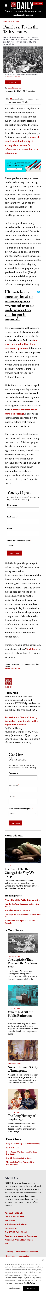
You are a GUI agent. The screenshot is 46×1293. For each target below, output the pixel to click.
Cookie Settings (14, 1288)
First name (12, 505)
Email (10, 528)
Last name (12, 517)
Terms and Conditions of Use (27, 1251)
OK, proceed (31, 1288)
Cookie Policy (24, 1256)
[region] (23, 1275)
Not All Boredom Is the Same (17, 910)
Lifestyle (9, 865)
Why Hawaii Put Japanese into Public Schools (21, 921)
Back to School (12, 1147)
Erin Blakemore (14, 88)
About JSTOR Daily (14, 1212)
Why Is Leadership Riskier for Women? (23, 1143)
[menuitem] (38, 3)
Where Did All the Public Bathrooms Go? (22, 900)
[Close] (43, 1260)
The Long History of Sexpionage (21, 1118)
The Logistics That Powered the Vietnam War (23, 915)
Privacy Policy (10, 1256)
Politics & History (11, 21)
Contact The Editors (14, 1216)
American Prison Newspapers (19, 1239)
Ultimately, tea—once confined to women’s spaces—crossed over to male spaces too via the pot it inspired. (19, 306)
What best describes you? (19, 540)
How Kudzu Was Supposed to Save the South (22, 905)
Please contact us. (13, 668)
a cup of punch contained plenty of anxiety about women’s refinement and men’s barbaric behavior (22, 145)
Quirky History (14, 1008)
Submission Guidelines (16, 1224)
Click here (31, 649)
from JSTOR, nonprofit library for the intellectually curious (23, 13)
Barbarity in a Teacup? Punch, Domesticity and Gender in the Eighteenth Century (21, 721)
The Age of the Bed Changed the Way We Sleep (19, 873)
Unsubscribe (11, 1228)
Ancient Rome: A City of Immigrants (23, 1069)
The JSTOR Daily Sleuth (16, 1232)
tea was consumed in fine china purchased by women (21, 344)
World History (14, 956)
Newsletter (38, 4)
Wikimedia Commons (13, 77)
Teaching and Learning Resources (21, 1235)
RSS (6, 1243)
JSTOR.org (9, 1251)
